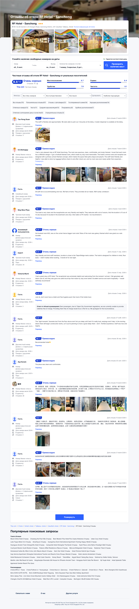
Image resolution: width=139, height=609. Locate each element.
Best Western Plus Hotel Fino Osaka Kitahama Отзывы (71, 539)
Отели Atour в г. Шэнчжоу (58, 570)
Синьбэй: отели (53, 526)
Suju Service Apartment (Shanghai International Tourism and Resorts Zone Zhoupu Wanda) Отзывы (43, 554)
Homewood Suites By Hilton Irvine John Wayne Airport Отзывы (31, 551)
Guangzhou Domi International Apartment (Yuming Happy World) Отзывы (72, 542)
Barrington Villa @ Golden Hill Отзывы (86, 579)
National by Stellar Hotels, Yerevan (106, 557)
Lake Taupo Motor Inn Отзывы (20, 542)
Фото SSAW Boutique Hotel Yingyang (41, 573)
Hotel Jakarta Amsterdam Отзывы (89, 554)
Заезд (16, 64)
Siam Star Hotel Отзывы (62, 551)
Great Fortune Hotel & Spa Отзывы (83, 551)
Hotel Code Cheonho (43, 557)
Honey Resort (56, 557)
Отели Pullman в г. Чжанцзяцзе (37, 570)
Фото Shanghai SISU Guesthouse (116, 570)
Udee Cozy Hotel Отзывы (99, 539)
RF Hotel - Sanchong (67, 526)
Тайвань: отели (40, 526)
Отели (20, 526)
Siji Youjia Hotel (105, 560)
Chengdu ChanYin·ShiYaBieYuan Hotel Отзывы (26, 579)
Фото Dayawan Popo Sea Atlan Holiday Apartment (72, 573)
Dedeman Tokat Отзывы (102, 548)
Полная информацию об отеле (84, 27)
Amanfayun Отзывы (39, 542)
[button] (116, 3)
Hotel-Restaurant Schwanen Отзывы (22, 557)
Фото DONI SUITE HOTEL (18, 573)
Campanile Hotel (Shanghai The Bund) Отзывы (61, 545)
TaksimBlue (66, 557)
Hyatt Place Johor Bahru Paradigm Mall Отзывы (95, 545)
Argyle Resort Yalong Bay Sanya (82, 557)
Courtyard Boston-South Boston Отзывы (24, 548)
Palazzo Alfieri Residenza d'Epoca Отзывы (53, 548)
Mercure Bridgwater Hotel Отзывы (80, 548)
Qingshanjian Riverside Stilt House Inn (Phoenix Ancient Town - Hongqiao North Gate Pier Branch (66, 560)
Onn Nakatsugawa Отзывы (66, 576)
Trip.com (13, 526)
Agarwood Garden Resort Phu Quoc (22, 563)
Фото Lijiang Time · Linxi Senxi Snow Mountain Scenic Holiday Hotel (32, 576)
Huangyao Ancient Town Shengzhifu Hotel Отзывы (27, 545)
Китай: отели (29, 526)
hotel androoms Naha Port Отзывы (88, 576)
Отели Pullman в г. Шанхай (78, 570)
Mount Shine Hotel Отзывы (19, 539)
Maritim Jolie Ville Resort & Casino (21, 560)
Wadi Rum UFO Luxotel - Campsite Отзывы (57, 579)
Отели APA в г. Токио (17, 570)
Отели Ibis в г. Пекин (96, 570)
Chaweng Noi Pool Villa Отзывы (40, 539)
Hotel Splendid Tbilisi (119, 560)
